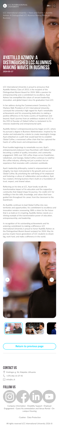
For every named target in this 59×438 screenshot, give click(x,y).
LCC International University (14, 13)
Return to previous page (29, 346)
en (48, 6)
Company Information (16, 406)
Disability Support (34, 406)
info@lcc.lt (10, 380)
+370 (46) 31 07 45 (14, 376)
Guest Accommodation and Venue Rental (33, 409)
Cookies (22, 417)
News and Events (36, 13)
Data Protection (34, 417)
